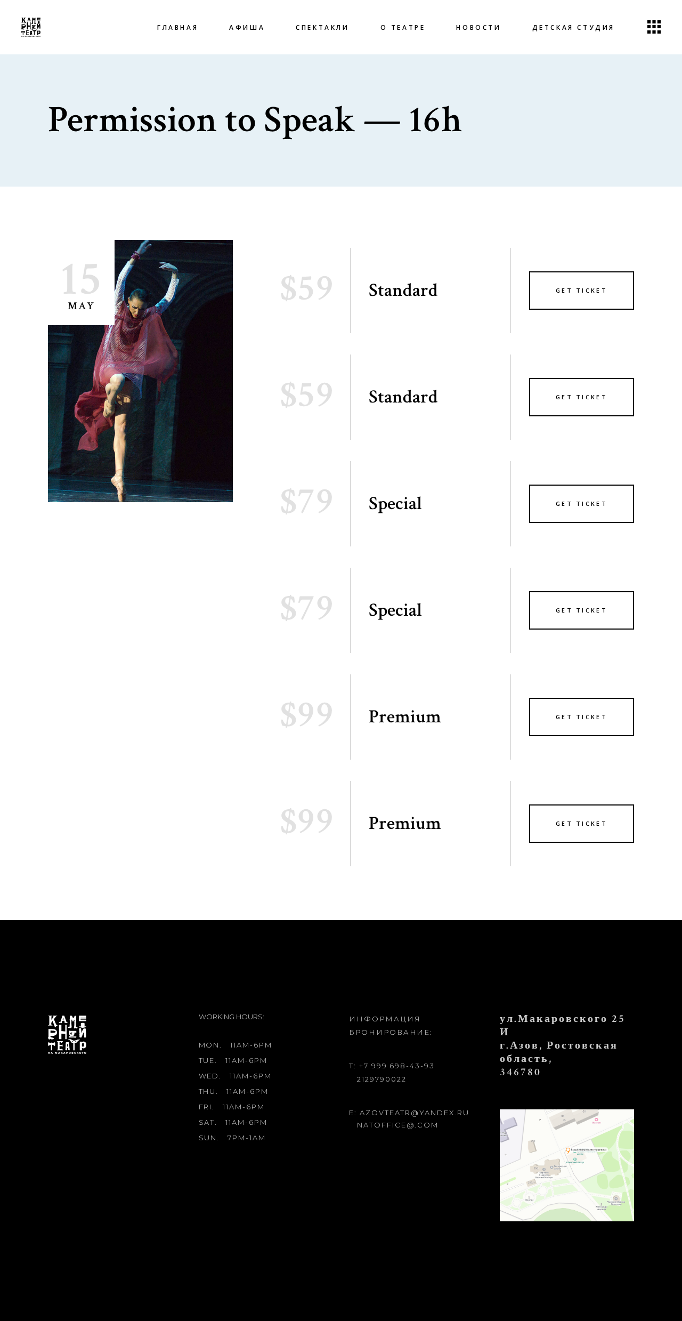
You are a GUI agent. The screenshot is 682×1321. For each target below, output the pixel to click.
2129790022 (382, 1079)
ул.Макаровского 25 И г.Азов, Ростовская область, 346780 (563, 1045)
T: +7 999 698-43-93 (392, 1065)
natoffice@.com (398, 1125)
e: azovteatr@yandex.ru (409, 1112)
